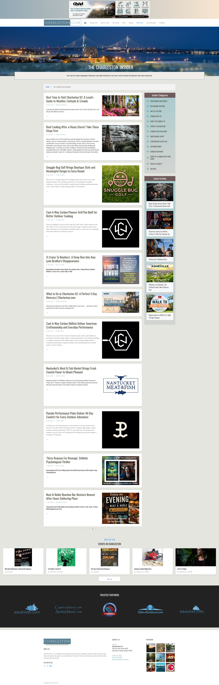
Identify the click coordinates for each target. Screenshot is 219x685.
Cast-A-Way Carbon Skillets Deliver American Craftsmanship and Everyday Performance (71, 325)
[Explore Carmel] (109, 609)
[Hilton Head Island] (150, 609)
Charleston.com (54, 683)
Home (47, 87)
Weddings (162, 23)
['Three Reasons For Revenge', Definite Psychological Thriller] (47, 477)
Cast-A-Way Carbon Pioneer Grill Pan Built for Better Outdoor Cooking (71, 214)
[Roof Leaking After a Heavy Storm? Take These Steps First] (47, 156)
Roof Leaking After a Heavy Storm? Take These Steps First (72, 129)
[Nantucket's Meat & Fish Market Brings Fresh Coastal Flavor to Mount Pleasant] (47, 389)
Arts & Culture (60, 265)
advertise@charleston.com (120, 659)
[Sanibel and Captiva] (68, 609)
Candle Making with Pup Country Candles (101, 569)
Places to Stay (105, 23)
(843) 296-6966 (117, 657)
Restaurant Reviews (61, 502)
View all (109, 579)
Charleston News (60, 134)
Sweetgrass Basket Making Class (13, 569)
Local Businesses (151, 23)
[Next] (104, 529)
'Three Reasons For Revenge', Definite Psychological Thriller (67, 460)
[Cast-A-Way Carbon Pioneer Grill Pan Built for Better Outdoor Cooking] (47, 236)
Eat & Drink (115, 23)
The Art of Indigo (52, 569)
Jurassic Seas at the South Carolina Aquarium (189, 569)
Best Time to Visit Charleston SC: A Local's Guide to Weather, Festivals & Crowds (69, 99)
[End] (107, 529)
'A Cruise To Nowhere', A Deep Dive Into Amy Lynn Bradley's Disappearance (70, 259)
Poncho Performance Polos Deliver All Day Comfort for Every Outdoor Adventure (69, 415)
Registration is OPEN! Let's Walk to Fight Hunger (160, 316)
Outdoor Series (60, 175)
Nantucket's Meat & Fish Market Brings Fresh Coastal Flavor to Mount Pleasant (71, 370)
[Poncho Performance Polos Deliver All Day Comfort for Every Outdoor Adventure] (47, 439)
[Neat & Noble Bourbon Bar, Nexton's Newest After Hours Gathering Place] (47, 513)
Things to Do (93, 23)
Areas (124, 23)
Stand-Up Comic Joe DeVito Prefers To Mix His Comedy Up (159, 232)
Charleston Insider (61, 105)
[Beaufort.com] (192, 609)
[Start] (78, 529)
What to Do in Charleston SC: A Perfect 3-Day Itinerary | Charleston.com (71, 295)
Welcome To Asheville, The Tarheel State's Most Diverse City (159, 287)
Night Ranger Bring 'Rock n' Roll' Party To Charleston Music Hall (160, 204)
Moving (131, 23)
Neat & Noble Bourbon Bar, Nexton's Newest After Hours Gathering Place (70, 496)
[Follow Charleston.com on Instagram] (160, 657)
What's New (139, 23)
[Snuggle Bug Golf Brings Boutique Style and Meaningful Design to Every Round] (47, 191)
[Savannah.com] (27, 609)
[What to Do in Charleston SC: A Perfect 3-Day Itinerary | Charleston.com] (47, 312)
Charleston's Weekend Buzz (158, 259)
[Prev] (81, 529)
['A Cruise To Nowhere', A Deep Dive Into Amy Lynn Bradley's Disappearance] (47, 276)
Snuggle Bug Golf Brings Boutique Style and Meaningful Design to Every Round (70, 169)
